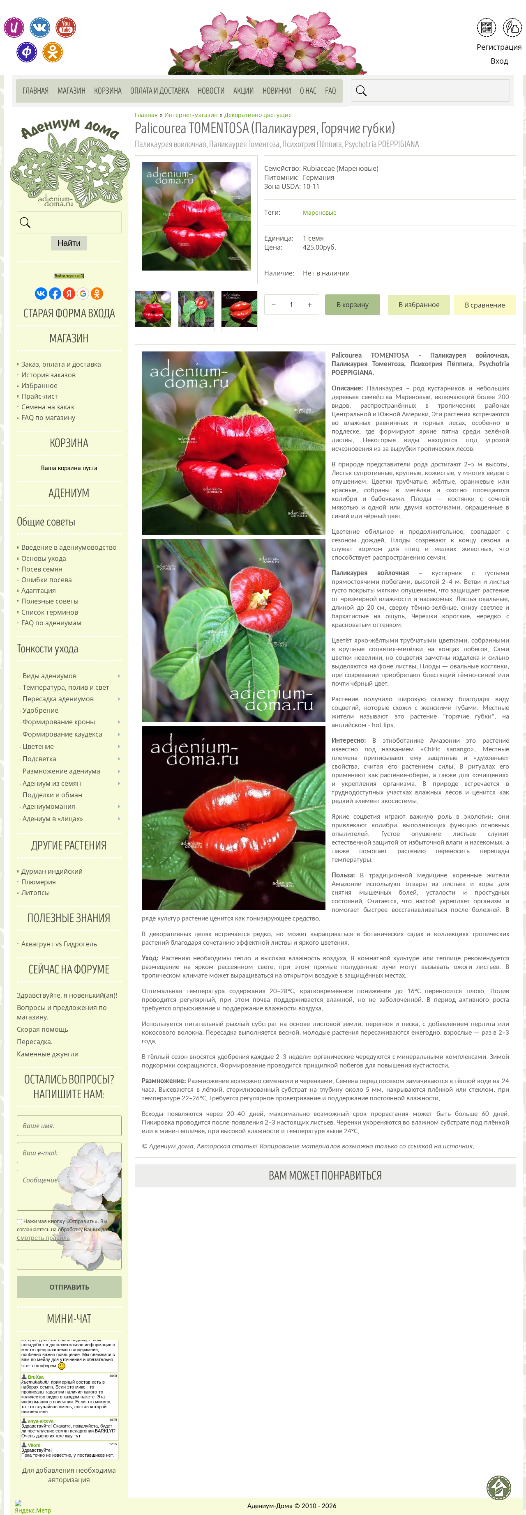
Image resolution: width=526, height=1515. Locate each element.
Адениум (69, 493)
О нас (308, 91)
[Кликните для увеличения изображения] (196, 216)
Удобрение (40, 710)
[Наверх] (502, 1491)
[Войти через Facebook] (55, 293)
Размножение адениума (61, 771)
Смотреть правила (43, 1238)
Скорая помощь (42, 1029)
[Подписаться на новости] (486, 27)
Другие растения (69, 845)
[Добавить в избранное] (419, 305)
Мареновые (320, 212)
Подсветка (39, 758)
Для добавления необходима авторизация (69, 1475)
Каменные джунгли (47, 1053)
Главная (36, 91)
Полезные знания (69, 918)
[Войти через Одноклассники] (97, 293)
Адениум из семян (52, 783)
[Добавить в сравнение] (485, 305)
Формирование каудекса (62, 734)
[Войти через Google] (83, 293)
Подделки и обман (52, 794)
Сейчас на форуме (69, 969)
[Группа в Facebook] (26, 52)
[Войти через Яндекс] (69, 293)
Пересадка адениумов (58, 698)
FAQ (330, 91)
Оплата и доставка (159, 91)
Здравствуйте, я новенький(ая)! (67, 995)
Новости (211, 91)
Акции (243, 91)
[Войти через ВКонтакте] (41, 293)
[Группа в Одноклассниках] (52, 52)
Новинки (277, 91)
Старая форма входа (69, 313)
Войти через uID (69, 276)
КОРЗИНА (69, 443)
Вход (499, 61)
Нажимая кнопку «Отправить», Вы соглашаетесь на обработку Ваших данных (68, 1230)
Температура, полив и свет (66, 687)
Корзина (108, 91)
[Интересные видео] (65, 27)
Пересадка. (35, 1041)
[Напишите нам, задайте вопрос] (512, 27)
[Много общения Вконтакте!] (40, 27)
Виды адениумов (49, 675)
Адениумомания (49, 806)
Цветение (38, 746)
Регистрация (499, 47)
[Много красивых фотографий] (14, 27)
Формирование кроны (59, 721)
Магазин (71, 91)
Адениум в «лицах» (53, 818)
